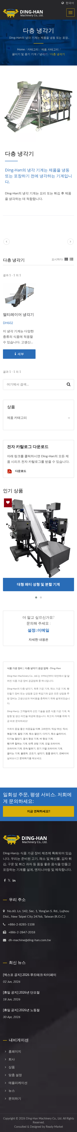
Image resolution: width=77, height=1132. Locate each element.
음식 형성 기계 (30, 739)
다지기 (46, 734)
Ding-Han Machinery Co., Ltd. (44, 1118)
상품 (11, 1067)
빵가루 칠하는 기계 (17, 743)
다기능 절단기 (14, 739)
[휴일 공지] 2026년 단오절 (21, 992)
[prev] (6, 242)
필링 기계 (23, 734)
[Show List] (71, 259)
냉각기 (40, 753)
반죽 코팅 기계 (36, 743)
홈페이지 (14, 1051)
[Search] (68, 384)
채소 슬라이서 (58, 734)
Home (21, 49)
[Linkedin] (14, 880)
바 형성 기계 (46, 739)
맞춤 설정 (15, 1075)
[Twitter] (9, 880)
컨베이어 (64, 753)
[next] (70, 242)
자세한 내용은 (38, 639)
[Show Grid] (66, 259)
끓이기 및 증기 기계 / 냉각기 (30, 54)
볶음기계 (12, 734)
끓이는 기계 (13, 753)
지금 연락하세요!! (38, 811)
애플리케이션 (17, 1083)
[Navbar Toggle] (70, 12)
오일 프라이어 (52, 743)
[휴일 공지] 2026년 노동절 (21, 1010)
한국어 (70, 3)
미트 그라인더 (43, 729)
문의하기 (24, 758)
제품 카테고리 (50, 49)
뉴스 (11, 1090)
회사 (11, 1059)
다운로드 (20, 471)
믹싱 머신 (57, 729)
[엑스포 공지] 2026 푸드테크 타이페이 (29, 975)
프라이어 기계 (14, 748)
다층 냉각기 (57, 54)
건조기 (32, 753)
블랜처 (24, 753)
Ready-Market (54, 1127)
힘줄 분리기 (52, 753)
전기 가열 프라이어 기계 (49, 748)
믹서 (65, 729)
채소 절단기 (35, 734)
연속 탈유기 (29, 748)
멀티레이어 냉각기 (18, 314)
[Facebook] (5, 880)
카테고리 (32, 49)
